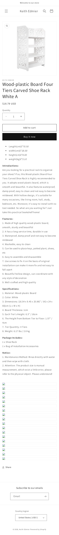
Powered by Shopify (38, 529)
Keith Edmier (24, 529)
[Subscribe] (45, 496)
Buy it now (30, 136)
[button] (6, 11)
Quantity (6, 110)
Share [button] (8, 467)
